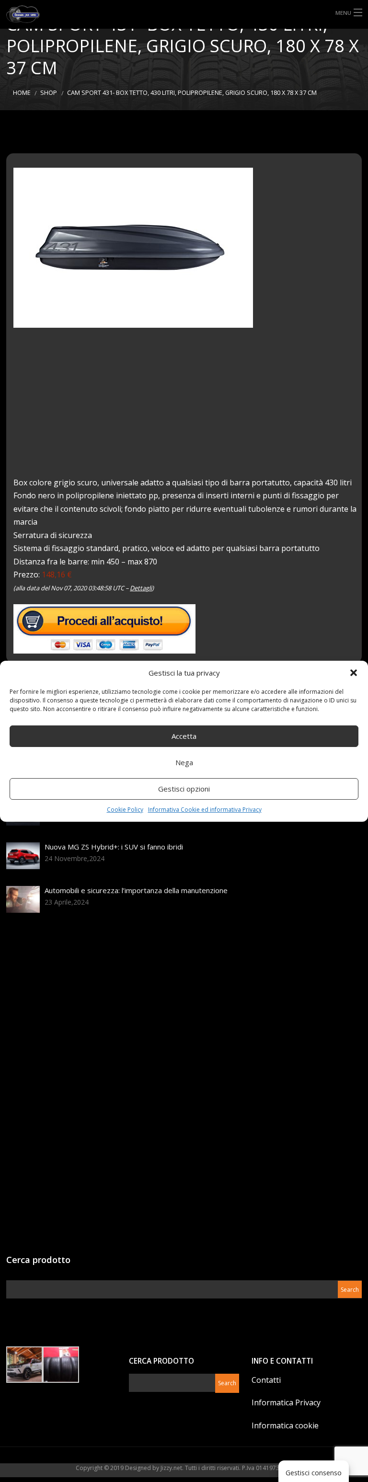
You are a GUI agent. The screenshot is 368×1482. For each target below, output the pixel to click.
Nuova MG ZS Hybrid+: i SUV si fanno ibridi (114, 846)
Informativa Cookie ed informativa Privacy (205, 809)
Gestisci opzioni (184, 788)
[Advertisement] (187, 409)
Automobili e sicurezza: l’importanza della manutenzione (136, 890)
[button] (353, 673)
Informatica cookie (285, 1425)
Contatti (266, 1380)
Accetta (184, 736)
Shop (48, 93)
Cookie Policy (125, 809)
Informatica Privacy (286, 1402)
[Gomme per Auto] (30, 14)
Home (22, 93)
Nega (184, 762)
